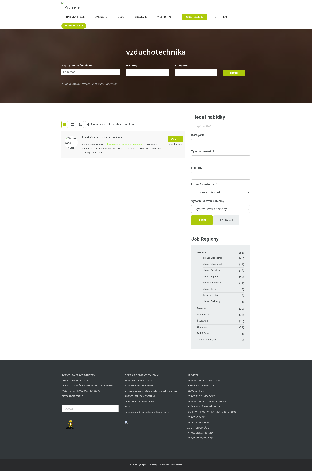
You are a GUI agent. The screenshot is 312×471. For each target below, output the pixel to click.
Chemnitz (202, 327)
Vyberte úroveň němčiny (207, 201)
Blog (121, 17)
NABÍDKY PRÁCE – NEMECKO (204, 380)
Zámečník (98, 152)
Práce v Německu (127, 148)
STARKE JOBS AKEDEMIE (139, 385)
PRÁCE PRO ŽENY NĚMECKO (204, 406)
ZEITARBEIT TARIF (72, 396)
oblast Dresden (211, 270)
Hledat (234, 72)
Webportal (164, 17)
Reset (228, 220)
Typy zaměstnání (202, 151)
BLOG (128, 406)
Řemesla (144, 148)
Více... (175, 139)
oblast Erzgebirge (213, 257)
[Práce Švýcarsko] (196, 72)
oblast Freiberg (211, 301)
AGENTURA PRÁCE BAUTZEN (78, 375)
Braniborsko (203, 314)
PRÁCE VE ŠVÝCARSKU (200, 438)
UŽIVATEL (193, 375)
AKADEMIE (141, 17)
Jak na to (101, 17)
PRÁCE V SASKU (196, 417)
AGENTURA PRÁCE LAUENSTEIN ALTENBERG (88, 385)
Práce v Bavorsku (105, 148)
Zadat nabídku (195, 17)
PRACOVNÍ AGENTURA (200, 433)
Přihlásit (223, 17)
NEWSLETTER (195, 391)
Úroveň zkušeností (204, 184)
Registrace (75, 25)
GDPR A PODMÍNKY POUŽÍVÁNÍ (143, 375)
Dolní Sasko (203, 333)
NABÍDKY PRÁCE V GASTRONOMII (207, 401)
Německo (202, 252)
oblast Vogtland (211, 276)
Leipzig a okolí (211, 295)
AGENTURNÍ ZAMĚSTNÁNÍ (140, 396)
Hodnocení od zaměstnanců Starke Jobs (147, 412)
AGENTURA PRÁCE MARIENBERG (81, 391)
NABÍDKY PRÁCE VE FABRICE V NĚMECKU (211, 412)
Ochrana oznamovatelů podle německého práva (151, 391)
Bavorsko (202, 308)
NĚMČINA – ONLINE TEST (139, 380)
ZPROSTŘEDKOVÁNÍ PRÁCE (141, 401)
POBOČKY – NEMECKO (200, 385)
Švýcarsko (202, 320)
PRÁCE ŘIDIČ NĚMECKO (201, 396)
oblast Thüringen (206, 339)
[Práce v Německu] (77, 5)
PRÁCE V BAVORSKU (199, 422)
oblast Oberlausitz (213, 264)
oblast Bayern (210, 289)
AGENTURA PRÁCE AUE (75, 380)
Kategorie (181, 65)
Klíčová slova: (71, 84)
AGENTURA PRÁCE (198, 427)
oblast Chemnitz (212, 282)
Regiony (131, 65)
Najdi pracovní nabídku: (77, 65)
